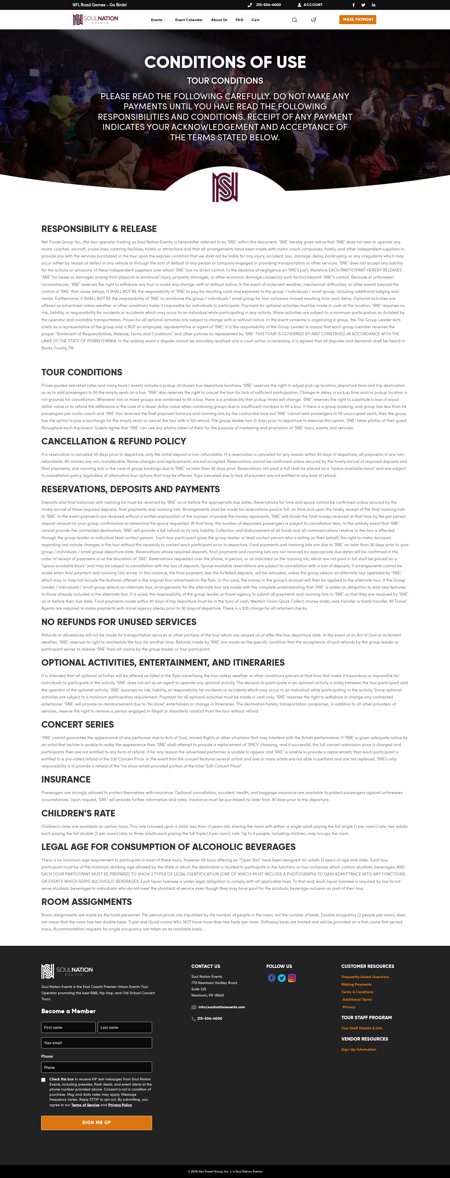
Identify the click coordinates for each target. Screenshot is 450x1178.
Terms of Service (85, 1105)
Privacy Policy (120, 1105)
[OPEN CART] (314, 20)
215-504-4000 (209, 1018)
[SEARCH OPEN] (294, 19)
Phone (47, 1056)
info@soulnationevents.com (221, 1007)
